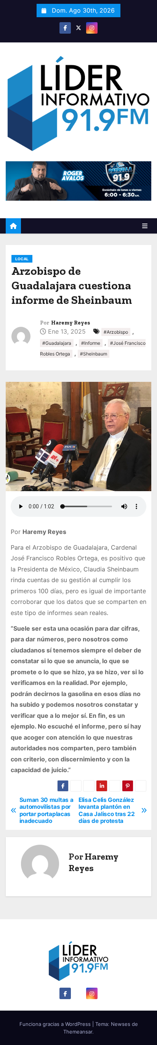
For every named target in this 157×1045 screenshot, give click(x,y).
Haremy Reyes (70, 323)
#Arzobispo (116, 332)
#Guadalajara (56, 343)
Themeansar (77, 1032)
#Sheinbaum (93, 354)
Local (22, 258)
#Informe (90, 343)
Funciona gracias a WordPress (55, 1024)
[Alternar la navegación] (144, 226)
